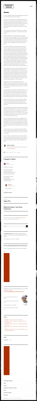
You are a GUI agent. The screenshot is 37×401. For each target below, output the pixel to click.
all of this (10, 290)
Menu (31, 6)
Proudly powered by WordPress (18, 398)
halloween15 (18, 152)
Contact (5, 385)
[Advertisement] (7, 267)
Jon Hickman (7, 152)
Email (4, 250)
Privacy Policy (11, 398)
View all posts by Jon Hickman (11, 148)
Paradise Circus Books (7, 392)
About (5, 383)
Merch (5, 390)
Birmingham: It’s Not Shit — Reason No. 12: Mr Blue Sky (14, 319)
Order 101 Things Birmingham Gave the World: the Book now (14, 291)
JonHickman (10, 184)
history (15, 152)
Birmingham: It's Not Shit (21, 217)
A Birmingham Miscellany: (8, 380)
